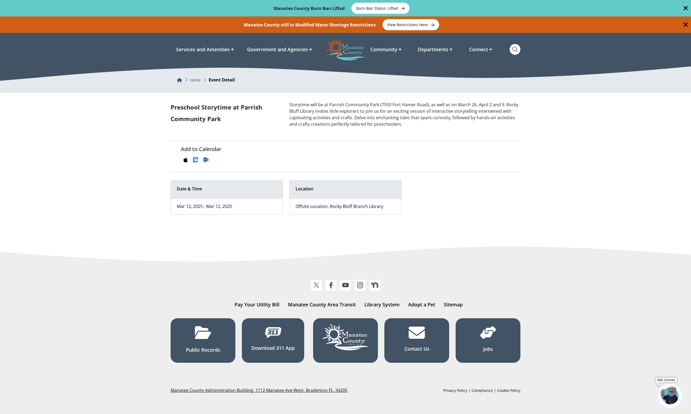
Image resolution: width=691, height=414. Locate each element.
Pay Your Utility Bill (257, 304)
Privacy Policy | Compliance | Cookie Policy (481, 390)
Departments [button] (433, 49)
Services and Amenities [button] (203, 49)
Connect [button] (478, 49)
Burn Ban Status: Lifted (377, 8)
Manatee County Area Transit (322, 304)
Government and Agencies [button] (277, 49)
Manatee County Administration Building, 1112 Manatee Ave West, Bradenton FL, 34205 (259, 390)
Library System (381, 304)
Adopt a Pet (421, 304)
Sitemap (453, 304)
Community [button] (383, 49)
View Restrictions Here (408, 24)
